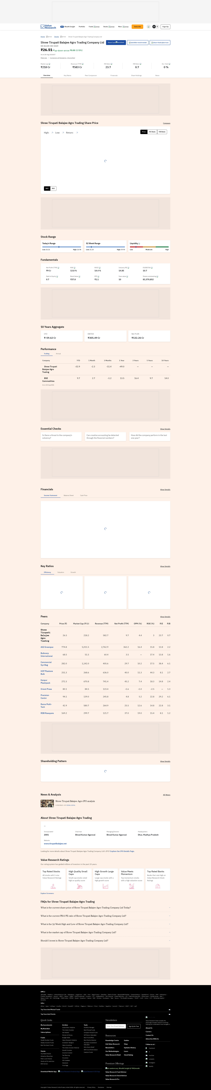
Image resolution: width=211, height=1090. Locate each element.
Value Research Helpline (69, 1040)
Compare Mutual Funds (91, 1032)
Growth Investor (67, 1050)
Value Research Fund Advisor (116, 1072)
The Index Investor (68, 1030)
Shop (126, 1044)
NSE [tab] (47, 188)
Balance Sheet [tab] (69, 495)
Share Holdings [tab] (136, 75)
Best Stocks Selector (90, 1040)
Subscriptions (46, 1032)
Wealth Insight (70, 27)
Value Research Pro (112, 1079)
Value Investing (67, 1045)
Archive (65, 1025)
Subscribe (137, 27)
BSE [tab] (53, 188)
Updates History (130, 1048)
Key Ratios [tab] (67, 75)
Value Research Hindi (113, 1055)
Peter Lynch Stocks (46, 1059)
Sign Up (165, 27)
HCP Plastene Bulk (47, 672)
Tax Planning (66, 1055)
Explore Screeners (47, 893)
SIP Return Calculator (90, 1035)
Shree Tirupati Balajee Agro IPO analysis (75, 801)
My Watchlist (45, 1029)
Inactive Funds (88, 1052)
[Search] (148, 26)
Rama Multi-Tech (46, 705)
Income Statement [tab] (50, 495)
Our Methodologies (112, 1051)
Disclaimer (101, 1087)
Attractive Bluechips (47, 1056)
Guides (126, 1040)
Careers (148, 1032)
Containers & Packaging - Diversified (62, 58)
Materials (44, 58)
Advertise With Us (152, 1039)
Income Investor (67, 1053)
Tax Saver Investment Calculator (90, 1043)
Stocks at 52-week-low (47, 1061)
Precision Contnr (45, 696)
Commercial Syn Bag (46, 663)
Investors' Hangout (68, 1042)
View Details (165, 429)
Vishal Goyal (70, 805)
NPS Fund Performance (91, 1050)
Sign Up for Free (134, 1026)
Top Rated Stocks (46, 1053)
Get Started (65, 1032)
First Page (65, 1065)
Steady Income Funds (47, 1042)
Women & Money (67, 1035)
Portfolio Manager (89, 1027)
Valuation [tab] (60, 572)
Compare (166, 123)
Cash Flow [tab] (83, 495)
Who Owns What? (89, 1047)
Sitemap (109, 1087)
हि (157, 26)
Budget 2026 (66, 1037)
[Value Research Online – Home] (48, 27)
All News (166, 795)
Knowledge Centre (112, 1040)
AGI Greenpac (47, 647)
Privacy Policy (91, 1087)
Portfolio (82, 27)
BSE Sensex (44, 1064)
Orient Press (46, 689)
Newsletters (110, 1048)
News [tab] (157, 75)
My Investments (46, 1025)
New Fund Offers (89, 1037)
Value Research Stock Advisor (116, 1076)
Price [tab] (144, 132)
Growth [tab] (73, 572)
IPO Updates (66, 1060)
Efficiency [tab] (47, 572)
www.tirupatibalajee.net (55, 843)
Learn (126, 1051)
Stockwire (65, 1063)
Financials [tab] (114, 75)
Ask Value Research (113, 1044)
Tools (86, 1025)
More (120, 27)
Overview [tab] (46, 75)
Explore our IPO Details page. (122, 851)
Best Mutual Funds (89, 1030)
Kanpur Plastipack (45, 681)
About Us (149, 1028)
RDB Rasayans (47, 713)
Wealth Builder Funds (47, 1040)
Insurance (65, 1058)
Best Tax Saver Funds (47, 1045)
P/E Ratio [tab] (152, 132)
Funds (91, 27)
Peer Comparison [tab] (91, 75)
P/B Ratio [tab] (162, 132)
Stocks (105, 27)
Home (43, 37)
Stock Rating (128, 1055)
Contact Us (149, 1035)
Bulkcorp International (47, 654)
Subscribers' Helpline (68, 1027)
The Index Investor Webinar (70, 1048)
